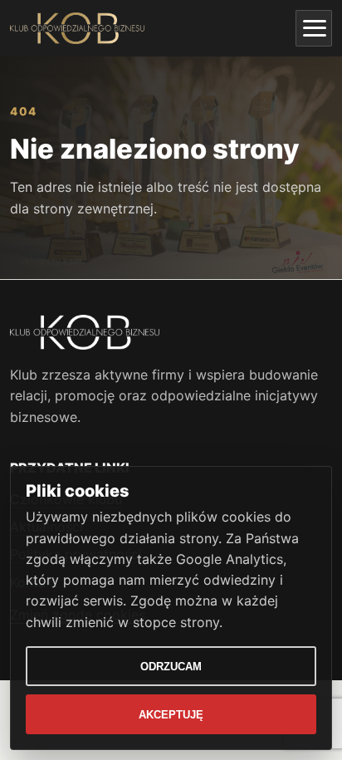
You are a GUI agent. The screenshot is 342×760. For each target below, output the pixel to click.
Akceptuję (171, 715)
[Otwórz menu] (314, 28)
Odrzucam (171, 666)
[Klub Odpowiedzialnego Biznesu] (77, 28)
